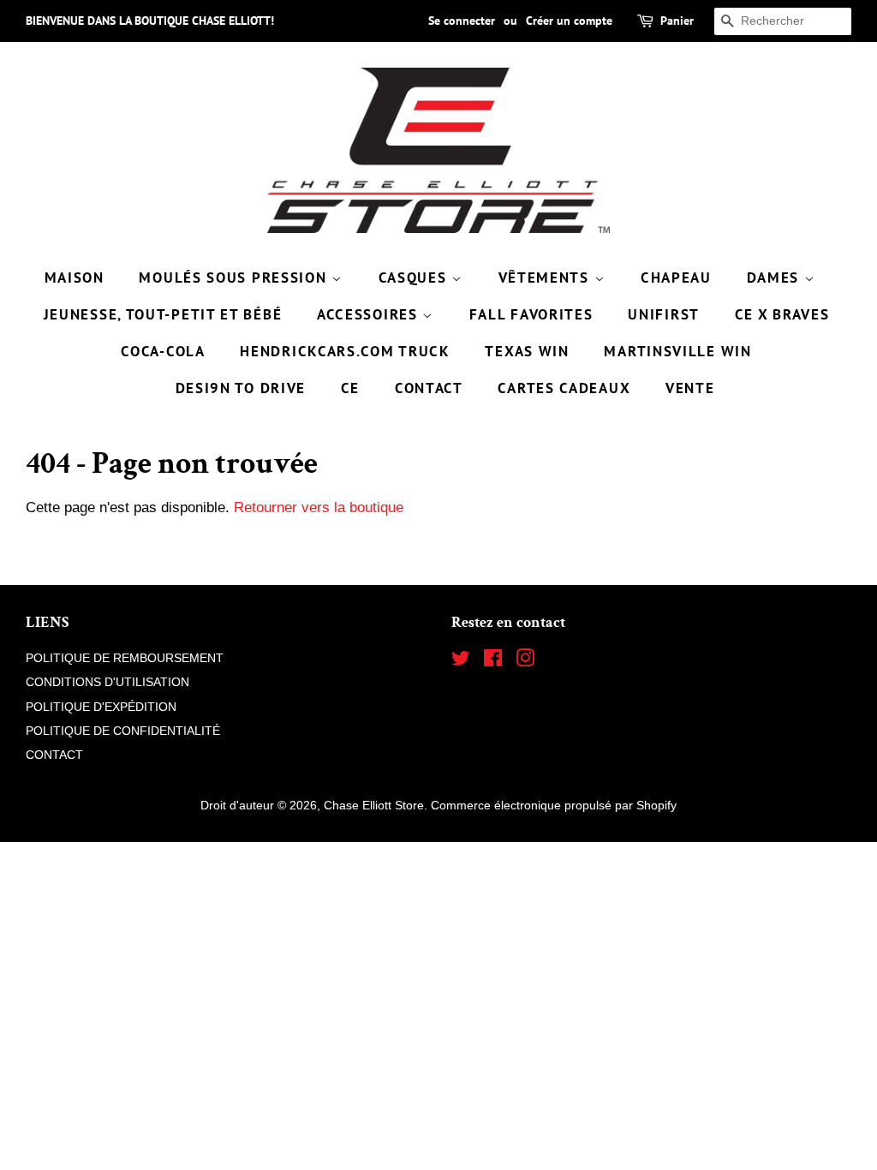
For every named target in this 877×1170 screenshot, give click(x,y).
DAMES (775, 277)
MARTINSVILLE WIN (677, 351)
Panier (677, 20)
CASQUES (415, 277)
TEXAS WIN (527, 351)
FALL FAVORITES (531, 314)
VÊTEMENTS (546, 277)
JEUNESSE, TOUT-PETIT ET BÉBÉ (163, 314)
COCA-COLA (163, 351)
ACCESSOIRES (369, 314)
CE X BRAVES (782, 314)
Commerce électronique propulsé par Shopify (554, 805)
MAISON (74, 277)
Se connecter (461, 20)
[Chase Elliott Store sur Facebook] (493, 661)
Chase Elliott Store (374, 805)
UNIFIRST (664, 314)
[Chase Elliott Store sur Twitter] (460, 661)
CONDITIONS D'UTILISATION (107, 682)
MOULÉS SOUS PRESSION (235, 277)
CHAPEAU (676, 277)
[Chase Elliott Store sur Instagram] (525, 661)
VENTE (690, 388)
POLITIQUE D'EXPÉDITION (101, 706)
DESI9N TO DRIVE (241, 388)
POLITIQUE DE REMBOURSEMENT (125, 658)
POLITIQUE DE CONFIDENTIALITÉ (123, 730)
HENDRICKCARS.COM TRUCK (345, 351)
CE (350, 388)
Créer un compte (569, 20)
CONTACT (429, 388)
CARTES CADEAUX (564, 388)
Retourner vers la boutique (318, 507)
